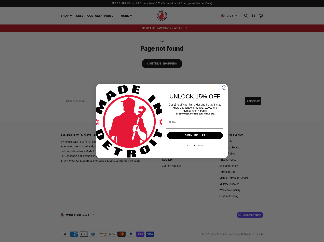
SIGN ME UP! (195, 135)
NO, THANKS (195, 145)
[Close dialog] (224, 88)
